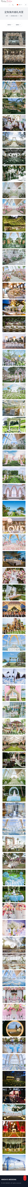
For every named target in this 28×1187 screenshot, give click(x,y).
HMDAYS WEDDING (8, 1179)
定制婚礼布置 (14, 16)
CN (19, 4)
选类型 (9, 24)
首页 (7, 16)
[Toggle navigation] (25, 4)
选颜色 (17, 24)
